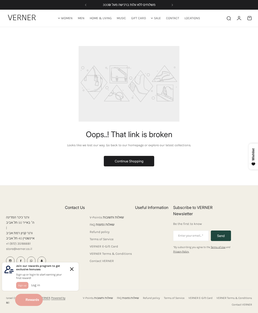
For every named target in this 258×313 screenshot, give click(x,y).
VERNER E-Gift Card (104, 246)
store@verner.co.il (19, 249)
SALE (157, 18)
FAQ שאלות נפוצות (102, 224)
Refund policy (99, 232)
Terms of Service (101, 239)
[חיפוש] (228, 18)
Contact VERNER (102, 261)
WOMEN (67, 18)
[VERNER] (23, 18)
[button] (86, 5)
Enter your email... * (190, 235)
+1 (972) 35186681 (18, 243)
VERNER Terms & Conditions (111, 254)
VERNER (45, 298)
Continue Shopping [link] (129, 161)
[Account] (239, 18)
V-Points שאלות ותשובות (107, 217)
